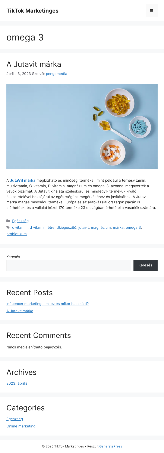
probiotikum (16, 234)
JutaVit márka (22, 180)
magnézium (101, 227)
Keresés (13, 257)
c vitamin (20, 227)
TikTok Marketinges (32, 10)
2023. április (17, 383)
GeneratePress (110, 446)
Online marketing (20, 426)
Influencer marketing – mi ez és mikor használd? (47, 304)
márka (118, 227)
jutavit (83, 227)
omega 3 (133, 227)
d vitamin (37, 227)
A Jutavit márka (33, 64)
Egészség (20, 221)
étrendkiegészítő (62, 227)
